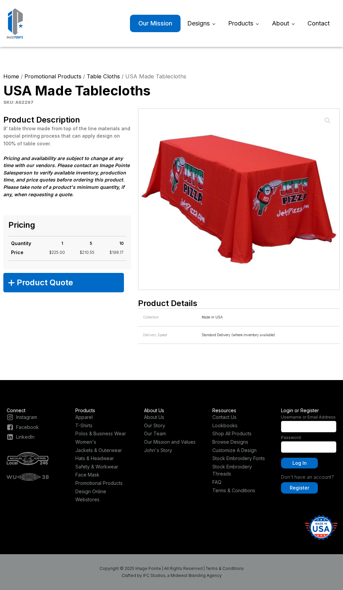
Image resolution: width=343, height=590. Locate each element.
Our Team (155, 433)
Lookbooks (224, 425)
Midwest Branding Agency (196, 575)
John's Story (158, 450)
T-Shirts (83, 425)
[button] (328, 121)
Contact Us (224, 417)
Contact (318, 23)
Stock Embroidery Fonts (238, 458)
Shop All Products (232, 433)
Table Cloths (103, 76)
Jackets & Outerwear (98, 450)
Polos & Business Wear (100, 433)
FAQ (216, 482)
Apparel (84, 417)
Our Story (154, 425)
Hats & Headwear (94, 458)
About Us (154, 417)
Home (11, 76)
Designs (198, 23)
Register (299, 488)
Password (291, 437)
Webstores (87, 499)
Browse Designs (230, 442)
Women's (85, 442)
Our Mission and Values (170, 442)
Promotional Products (52, 76)
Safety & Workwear (96, 466)
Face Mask (87, 474)
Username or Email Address (308, 417)
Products (240, 23)
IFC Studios (154, 575)
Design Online (90, 491)
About (280, 23)
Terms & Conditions (233, 490)
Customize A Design (234, 450)
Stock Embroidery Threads (232, 470)
